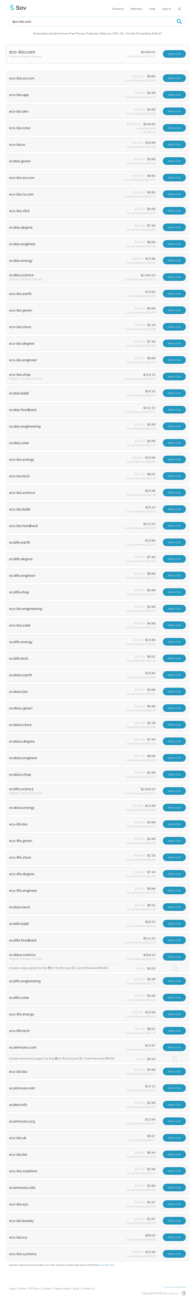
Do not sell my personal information (175, 1287)
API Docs (34, 1288)
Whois (22, 1288)
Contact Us (88, 1288)
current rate (107, 1264)
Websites (136, 8)
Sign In (166, 8)
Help (152, 8)
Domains (118, 8)
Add (174, 53)
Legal (12, 1288)
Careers (47, 1288)
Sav (18, 7)
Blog (76, 1288)
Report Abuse (63, 1288)
